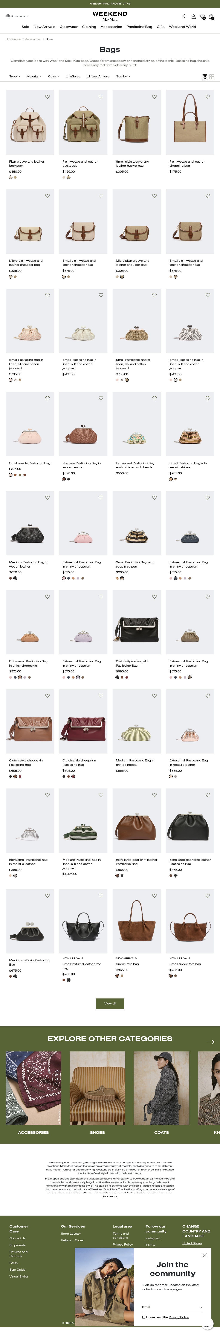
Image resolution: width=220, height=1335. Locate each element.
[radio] (10, 177)
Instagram (153, 1238)
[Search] (185, 16)
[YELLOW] (20, 380)
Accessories (33, 39)
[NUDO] (73, 578)
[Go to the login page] (194, 16)
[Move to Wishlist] (47, 97)
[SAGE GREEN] (20, 475)
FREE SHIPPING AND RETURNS (110, 4)
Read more (110, 1197)
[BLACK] (15, 380)
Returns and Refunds (18, 1254)
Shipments (17, 1245)
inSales (74, 77)
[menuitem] (27, 29)
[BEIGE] (10, 475)
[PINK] (10, 380)
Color (52, 77)
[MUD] (15, 177)
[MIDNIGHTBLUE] (175, 479)
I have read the (167, 1317)
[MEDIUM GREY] (122, 975)
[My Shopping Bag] (211, 16)
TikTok (150, 1245)
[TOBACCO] (64, 479)
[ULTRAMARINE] (68, 578)
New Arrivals (100, 77)
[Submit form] (201, 1307)
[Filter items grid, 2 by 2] (211, 76)
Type (13, 77)
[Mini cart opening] (215, 16)
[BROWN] (10, 177)
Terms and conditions (121, 1236)
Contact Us (17, 1238)
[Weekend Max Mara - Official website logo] (110, 16)
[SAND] (15, 475)
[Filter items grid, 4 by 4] (205, 76)
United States (192, 1243)
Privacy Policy (123, 1245)
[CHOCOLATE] (24, 475)
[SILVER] (175, 776)
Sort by (121, 77)
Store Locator (71, 1234)
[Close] (205, 1256)
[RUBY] (126, 677)
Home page (13, 39)
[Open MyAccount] (197, 16)
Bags (49, 39)
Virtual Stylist (18, 1277)
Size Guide (17, 1270)
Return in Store (72, 1240)
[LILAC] (78, 578)
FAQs (13, 1263)
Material (32, 77)
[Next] (211, 1042)
